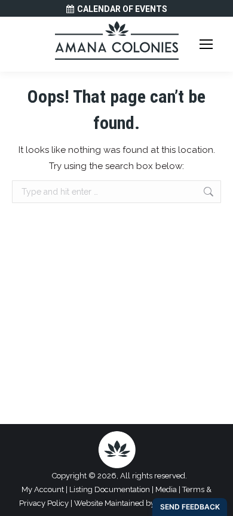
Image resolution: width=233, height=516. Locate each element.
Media (166, 489)
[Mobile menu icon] (206, 44)
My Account (43, 489)
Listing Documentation (109, 489)
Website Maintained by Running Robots (144, 503)
